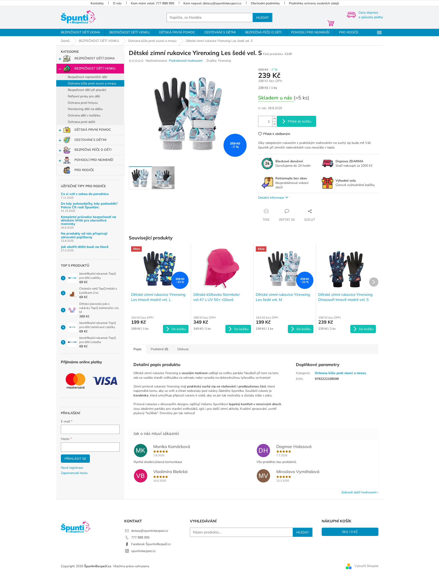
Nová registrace (72, 467)
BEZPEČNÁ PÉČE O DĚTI (93, 150)
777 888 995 (140, 537)
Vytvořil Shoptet (366, 566)
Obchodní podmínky (265, 3)
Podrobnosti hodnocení (185, 60)
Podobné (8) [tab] (159, 349)
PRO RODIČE (84, 170)
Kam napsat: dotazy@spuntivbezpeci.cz (212, 3)
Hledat (262, 17)
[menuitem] (80, 32)
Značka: (218, 60)
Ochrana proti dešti (81, 122)
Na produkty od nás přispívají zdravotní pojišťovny (84, 235)
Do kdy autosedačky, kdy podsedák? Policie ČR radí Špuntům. (89, 205)
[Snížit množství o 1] (274, 124)
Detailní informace (271, 197)
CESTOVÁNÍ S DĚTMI (90, 140)
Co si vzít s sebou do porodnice (85, 194)
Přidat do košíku (299, 121)
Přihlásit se (75, 459)
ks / (350, 532)
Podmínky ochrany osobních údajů (314, 3)
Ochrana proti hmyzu (83, 103)
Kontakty (97, 3)
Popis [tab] (137, 349)
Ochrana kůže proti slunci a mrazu (92, 83)
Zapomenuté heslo (74, 473)
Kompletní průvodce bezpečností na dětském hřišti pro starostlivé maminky (88, 220)
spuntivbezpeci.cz (143, 551)
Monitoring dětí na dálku (85, 109)
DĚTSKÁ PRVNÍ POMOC (92, 130)
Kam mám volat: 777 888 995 (152, 3)
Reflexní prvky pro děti (84, 96)
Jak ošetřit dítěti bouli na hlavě (85, 247)
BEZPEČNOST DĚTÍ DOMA (94, 58)
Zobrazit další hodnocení (358, 492)
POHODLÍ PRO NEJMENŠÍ (93, 160)
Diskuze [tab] (183, 349)
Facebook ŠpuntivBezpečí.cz (151, 544)
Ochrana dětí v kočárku (84, 115)
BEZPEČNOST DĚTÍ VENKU (94, 68)
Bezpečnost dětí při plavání (87, 90)
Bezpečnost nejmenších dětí (87, 77)
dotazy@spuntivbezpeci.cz (149, 531)
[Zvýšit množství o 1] (274, 118)
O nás (117, 3)
